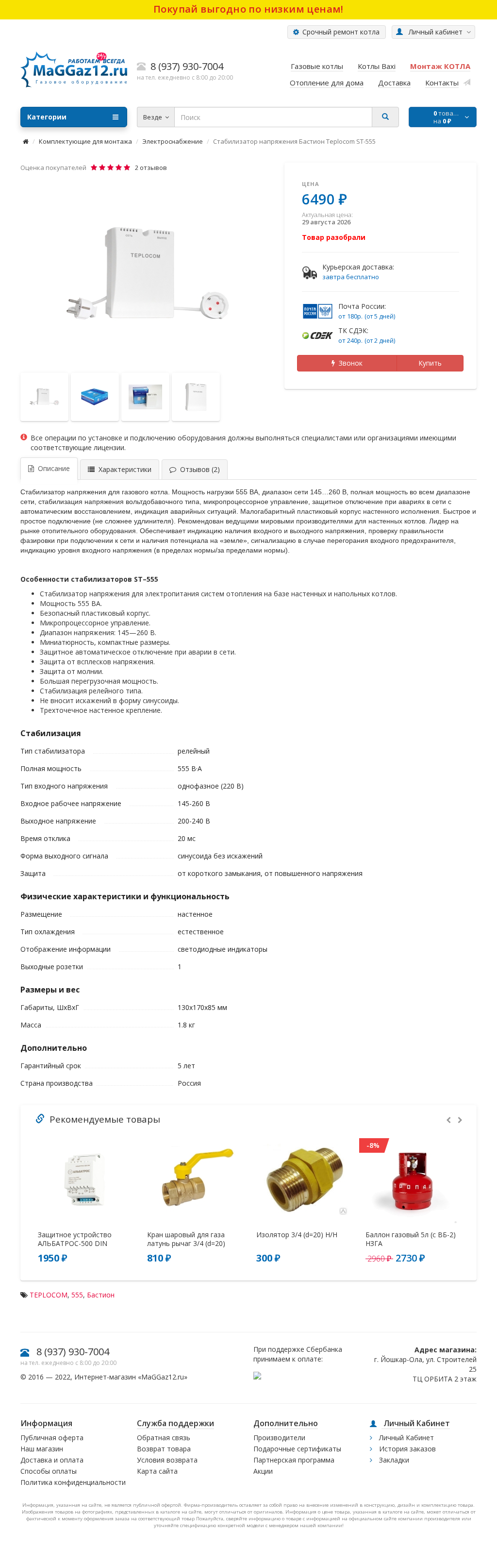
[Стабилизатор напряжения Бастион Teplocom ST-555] (147, 273)
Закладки (393, 1459)
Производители (279, 1437)
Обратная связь (163, 1437)
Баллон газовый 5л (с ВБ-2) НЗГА (410, 1239)
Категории (46, 116)
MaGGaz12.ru (162, 1376)
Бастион (101, 1294)
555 (77, 1294)
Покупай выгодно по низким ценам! (248, 9)
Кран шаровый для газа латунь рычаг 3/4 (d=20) (186, 1239)
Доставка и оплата (51, 1459)
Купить (430, 363)
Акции (263, 1471)
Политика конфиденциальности (73, 1482)
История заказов (406, 1448)
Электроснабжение (172, 141)
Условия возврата (167, 1459)
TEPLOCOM (48, 1294)
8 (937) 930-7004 (72, 1351)
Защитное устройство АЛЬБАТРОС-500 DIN (75, 1239)
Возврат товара (164, 1448)
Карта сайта (157, 1471)
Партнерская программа (293, 1459)
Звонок (349, 363)
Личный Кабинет (405, 1437)
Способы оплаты (48, 1471)
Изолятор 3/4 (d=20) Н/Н (296, 1234)
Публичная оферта (51, 1437)
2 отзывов (151, 167)
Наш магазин (41, 1448)
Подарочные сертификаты (297, 1448)
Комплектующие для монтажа (85, 141)
